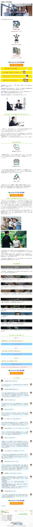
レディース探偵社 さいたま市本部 (7, 520)
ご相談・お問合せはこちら (16, 195)
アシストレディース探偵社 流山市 (7, 517)
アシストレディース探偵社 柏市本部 (7, 515)
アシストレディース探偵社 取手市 (7, 519)
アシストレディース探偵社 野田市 (7, 518)
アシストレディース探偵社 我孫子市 (7, 516)
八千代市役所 (3, 505)
